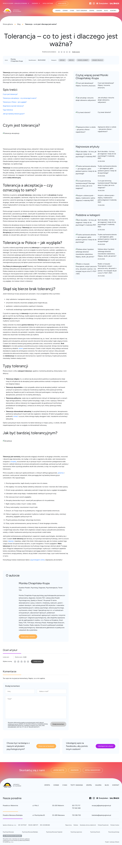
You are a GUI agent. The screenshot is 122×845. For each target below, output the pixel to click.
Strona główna (8, 24)
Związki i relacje (97, 60)
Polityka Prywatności (103, 825)
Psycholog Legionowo (76, 832)
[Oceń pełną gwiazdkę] (15, 661)
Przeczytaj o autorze (28, 636)
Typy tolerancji (8, 110)
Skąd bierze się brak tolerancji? (13, 106)
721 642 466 (76, 808)
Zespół (91, 10)
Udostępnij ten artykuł (105, 746)
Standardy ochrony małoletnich (88, 825)
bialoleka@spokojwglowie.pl (101, 815)
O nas (72, 10)
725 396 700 (76, 815)
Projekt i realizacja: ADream (112, 842)
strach (21, 348)
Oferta (57, 10)
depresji (11, 541)
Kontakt (113, 10)
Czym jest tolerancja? (10, 94)
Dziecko (71, 60)
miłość (15, 416)
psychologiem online (38, 560)
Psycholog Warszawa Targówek (54, 832)
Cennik (65, 10)
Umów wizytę (62, 3)
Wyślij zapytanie (48, 3)
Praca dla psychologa (113, 832)
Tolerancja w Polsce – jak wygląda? (15, 102)
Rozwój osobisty (83, 60)
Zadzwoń (35, 3)
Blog (18, 24)
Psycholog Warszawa (8, 832)
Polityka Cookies (114, 825)
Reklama (76, 825)
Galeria (99, 10)
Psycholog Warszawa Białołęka (30, 832)
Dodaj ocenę (76, 52)
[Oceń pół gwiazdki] (17, 661)
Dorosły (62, 60)
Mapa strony (68, 825)
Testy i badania (81, 10)
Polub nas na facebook (46, 746)
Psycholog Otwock (95, 832)
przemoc (61, 473)
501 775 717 (76, 805)
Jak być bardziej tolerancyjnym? (14, 114)
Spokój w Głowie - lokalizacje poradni (15, 3)
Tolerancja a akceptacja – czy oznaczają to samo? (20, 98)
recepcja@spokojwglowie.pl (101, 805)
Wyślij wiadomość (92, 770)
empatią (13, 461)
